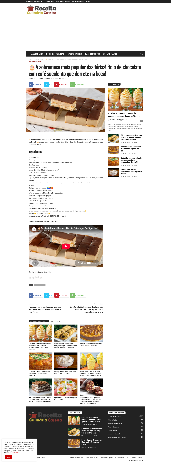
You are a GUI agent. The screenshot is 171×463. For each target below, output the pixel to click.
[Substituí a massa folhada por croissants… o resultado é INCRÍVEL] (40, 361)
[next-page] (102, 323)
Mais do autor (55, 321)
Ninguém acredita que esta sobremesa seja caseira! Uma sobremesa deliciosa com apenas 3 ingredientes (90, 400)
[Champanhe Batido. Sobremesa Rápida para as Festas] (65, 361)
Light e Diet (45, 2)
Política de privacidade (136, 460)
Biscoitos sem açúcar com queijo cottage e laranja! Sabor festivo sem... (131, 137)
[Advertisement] (85, 34)
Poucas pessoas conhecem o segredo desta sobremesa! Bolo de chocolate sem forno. (45, 309)
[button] (141, 54)
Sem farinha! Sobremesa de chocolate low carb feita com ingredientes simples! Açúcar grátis (86, 309)
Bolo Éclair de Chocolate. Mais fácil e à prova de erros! (91, 345)
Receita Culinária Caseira (40, 78)
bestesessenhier (40, 285)
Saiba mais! (16, 453)
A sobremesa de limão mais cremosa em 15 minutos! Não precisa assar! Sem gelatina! (90, 373)
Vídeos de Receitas (38, 59)
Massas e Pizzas (75, 54)
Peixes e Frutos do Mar (122, 457)
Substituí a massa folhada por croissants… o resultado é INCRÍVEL (39, 373)
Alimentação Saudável (77, 457)
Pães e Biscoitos (92, 54)
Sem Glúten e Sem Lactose (60, 2)
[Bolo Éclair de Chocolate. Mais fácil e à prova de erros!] (91, 333)
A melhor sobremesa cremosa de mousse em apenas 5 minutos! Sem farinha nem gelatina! (40, 347)
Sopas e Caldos (110, 54)
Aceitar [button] (8, 457)
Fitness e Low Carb (33, 2)
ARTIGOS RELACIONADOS (38, 321)
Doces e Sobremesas (55, 54)
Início (30, 59)
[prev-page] (99, 323)
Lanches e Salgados (114, 434)
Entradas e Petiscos (92, 457)
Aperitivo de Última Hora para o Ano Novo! (65, 398)
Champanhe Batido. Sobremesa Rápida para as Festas (65, 372)
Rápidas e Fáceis (136, 457)
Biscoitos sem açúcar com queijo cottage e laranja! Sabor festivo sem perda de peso (65, 346)
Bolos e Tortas (112, 420)
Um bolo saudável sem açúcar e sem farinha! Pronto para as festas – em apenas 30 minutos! (40, 399)
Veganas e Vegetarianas (81, 2)
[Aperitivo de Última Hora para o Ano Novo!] (65, 387)
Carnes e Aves (36, 54)
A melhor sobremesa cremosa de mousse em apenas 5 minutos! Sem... (91, 419)
